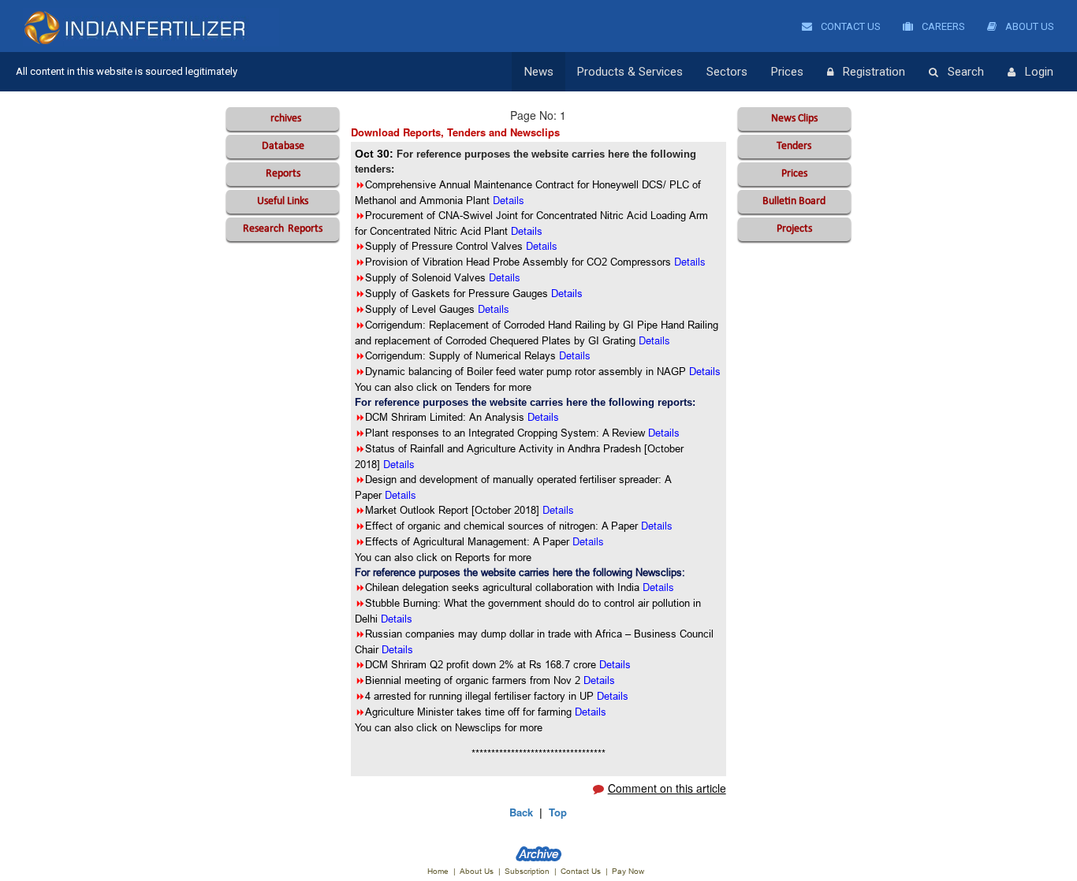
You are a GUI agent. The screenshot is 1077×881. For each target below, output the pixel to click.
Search (966, 72)
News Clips (794, 119)
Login (1039, 72)
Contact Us (849, 26)
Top (558, 812)
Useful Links (282, 201)
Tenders (794, 146)
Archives (282, 119)
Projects (794, 229)
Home (438, 871)
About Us (1028, 26)
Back (521, 812)
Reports (283, 174)
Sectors (726, 72)
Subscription (527, 871)
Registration (874, 72)
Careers (942, 26)
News (538, 72)
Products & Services (630, 72)
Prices (787, 72)
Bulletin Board (793, 201)
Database (283, 146)
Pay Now (628, 871)
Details (543, 417)
